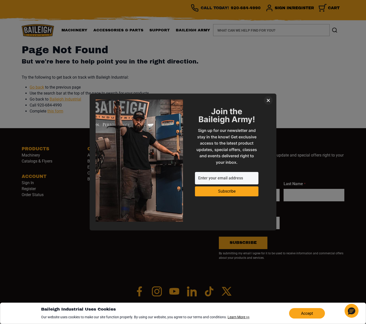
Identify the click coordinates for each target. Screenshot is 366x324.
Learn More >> (238, 317)
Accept (307, 313)
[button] (352, 311)
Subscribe (227, 191)
